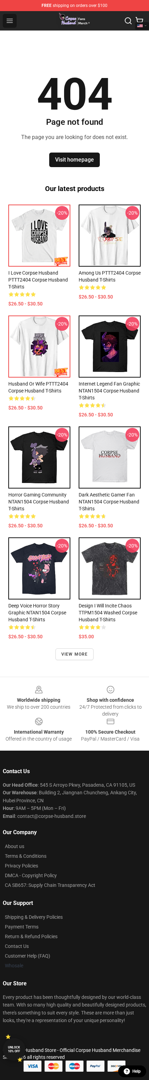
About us (14, 846)
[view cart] (139, 21)
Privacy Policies (21, 866)
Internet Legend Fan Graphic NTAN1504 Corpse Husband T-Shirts (109, 390)
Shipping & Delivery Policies (34, 917)
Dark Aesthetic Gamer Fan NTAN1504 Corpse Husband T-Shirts (109, 501)
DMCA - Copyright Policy (31, 875)
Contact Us (17, 946)
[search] (128, 21)
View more (74, 654)
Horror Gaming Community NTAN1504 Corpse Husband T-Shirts (38, 501)
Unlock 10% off (14, 1049)
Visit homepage (74, 159)
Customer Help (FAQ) (27, 956)
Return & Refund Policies (31, 936)
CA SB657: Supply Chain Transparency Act (50, 885)
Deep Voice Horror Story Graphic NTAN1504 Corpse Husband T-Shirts (37, 612)
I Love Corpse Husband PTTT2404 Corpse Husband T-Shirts (38, 280)
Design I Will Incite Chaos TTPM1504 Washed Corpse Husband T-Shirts (108, 612)
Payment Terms (21, 927)
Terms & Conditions (25, 856)
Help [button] (136, 1071)
